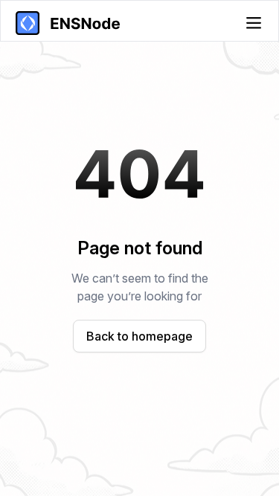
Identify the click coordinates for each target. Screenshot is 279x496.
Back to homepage (139, 336)
